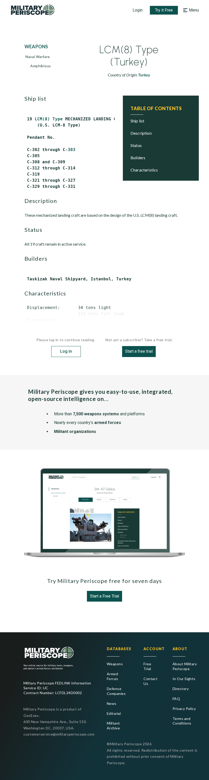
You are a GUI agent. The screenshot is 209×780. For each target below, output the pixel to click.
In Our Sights (184, 678)
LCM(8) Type (49, 119)
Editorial (114, 713)
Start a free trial (139, 351)
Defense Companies (116, 691)
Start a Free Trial (104, 596)
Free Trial (147, 666)
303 (71, 149)
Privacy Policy (184, 708)
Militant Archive (113, 725)
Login (137, 10)
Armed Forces (112, 676)
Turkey (144, 74)
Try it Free (164, 10)
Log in (66, 351)
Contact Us (149, 681)
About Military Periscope (185, 666)
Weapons (115, 664)
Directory (181, 688)
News (111, 703)
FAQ (176, 698)
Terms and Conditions (182, 721)
